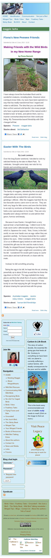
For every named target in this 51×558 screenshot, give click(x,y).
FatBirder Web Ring (31, 539)
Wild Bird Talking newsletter (34, 506)
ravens (33, 296)
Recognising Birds (12, 396)
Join (40, 550)
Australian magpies (20, 296)
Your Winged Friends (13, 428)
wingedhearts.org (25, 532)
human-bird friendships (26, 302)
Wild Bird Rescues (12, 387)
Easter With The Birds (17, 146)
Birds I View (19, 19)
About (24, 22)
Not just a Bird (41, 16)
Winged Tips (7, 19)
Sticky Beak (7, 22)
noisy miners (18, 299)
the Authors (33, 515)
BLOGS (17, 22)
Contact (32, 22)
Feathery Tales (37, 19)
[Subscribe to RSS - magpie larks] (3, 316)
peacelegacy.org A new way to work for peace (37, 452)
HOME (5, 16)
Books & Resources (13, 431)
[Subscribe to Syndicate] (4, 495)
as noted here (12, 515)
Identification (15, 16)
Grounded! (9, 416)
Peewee (16, 126)
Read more (35, 137)
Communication (28, 16)
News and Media (12, 446)
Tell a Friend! (25, 511)
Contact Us (9, 443)
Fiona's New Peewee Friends (21, 37)
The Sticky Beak (11, 422)
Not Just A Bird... (11, 419)
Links (7, 449)
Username (8, 463)
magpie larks (26, 126)
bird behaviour (23, 129)
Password (8, 469)
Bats (27, 19)
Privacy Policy (25, 535)
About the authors (12, 440)
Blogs (18, 509)
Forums (8, 452)
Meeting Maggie (14, 378)
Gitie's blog (43, 137)
